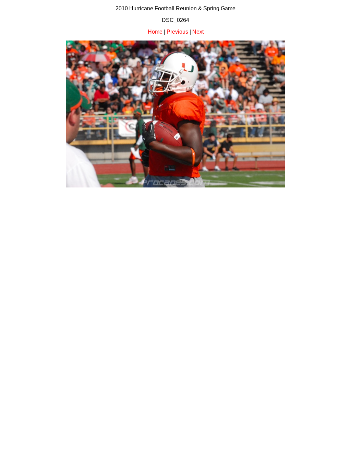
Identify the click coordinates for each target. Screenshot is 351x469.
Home (155, 32)
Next (198, 32)
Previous (177, 32)
